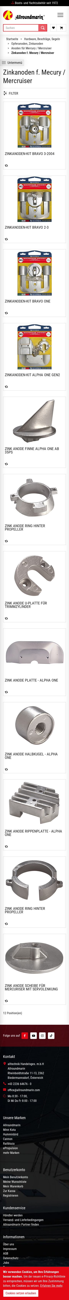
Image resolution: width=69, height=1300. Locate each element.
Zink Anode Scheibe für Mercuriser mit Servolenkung (31, 987)
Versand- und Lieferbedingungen (23, 1220)
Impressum (10, 1249)
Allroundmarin (12, 1125)
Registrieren (10, 1195)
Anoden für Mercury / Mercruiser (31, 48)
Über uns (8, 1244)
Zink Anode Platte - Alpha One (31, 680)
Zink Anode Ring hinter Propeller (25, 527)
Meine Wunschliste (14, 1182)
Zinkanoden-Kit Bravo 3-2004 (29, 153)
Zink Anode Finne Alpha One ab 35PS (32, 450)
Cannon (7, 1139)
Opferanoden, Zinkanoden (27, 43)
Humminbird (10, 1134)
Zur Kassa (9, 1191)
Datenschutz (10, 1258)
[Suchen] (42, 27)
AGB (5, 1253)
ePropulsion (10, 1148)
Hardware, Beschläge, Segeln (42, 39)
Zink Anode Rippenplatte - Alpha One (33, 833)
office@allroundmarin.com (24, 1090)
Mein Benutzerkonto (15, 1177)
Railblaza (9, 1143)
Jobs (6, 1263)
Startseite (12, 39)
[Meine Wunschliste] (53, 27)
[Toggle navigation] (60, 15)
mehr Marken (11, 1153)
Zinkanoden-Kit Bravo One (27, 301)
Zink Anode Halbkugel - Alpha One (31, 756)
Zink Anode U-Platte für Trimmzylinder (26, 605)
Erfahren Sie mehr (51, 1286)
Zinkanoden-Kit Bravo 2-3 (27, 227)
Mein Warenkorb (13, 1186)
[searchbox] (25, 27)
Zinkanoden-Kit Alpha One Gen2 (32, 375)
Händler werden (13, 1215)
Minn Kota (9, 1130)
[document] (34, 1283)
